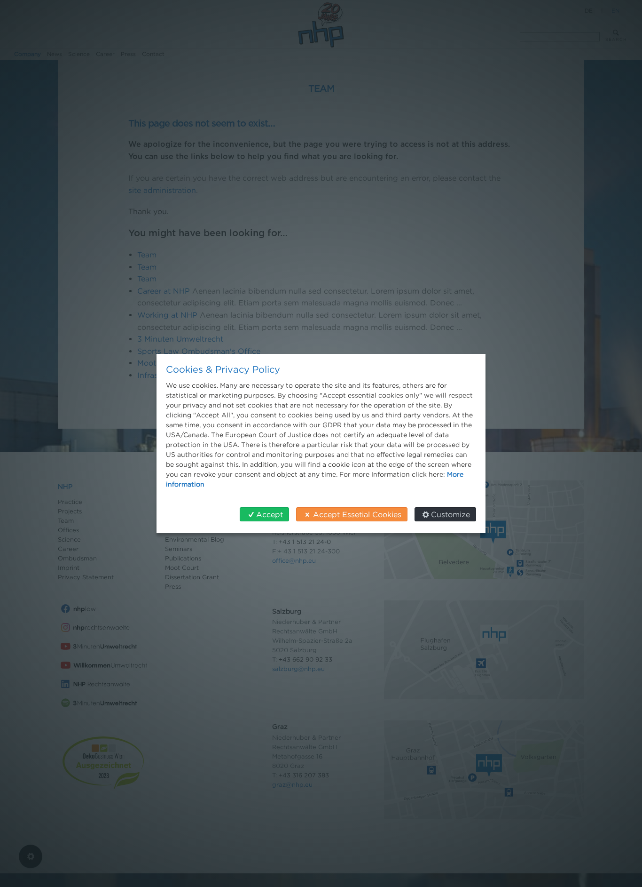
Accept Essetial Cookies (357, 514)
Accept (269, 514)
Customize (450, 514)
